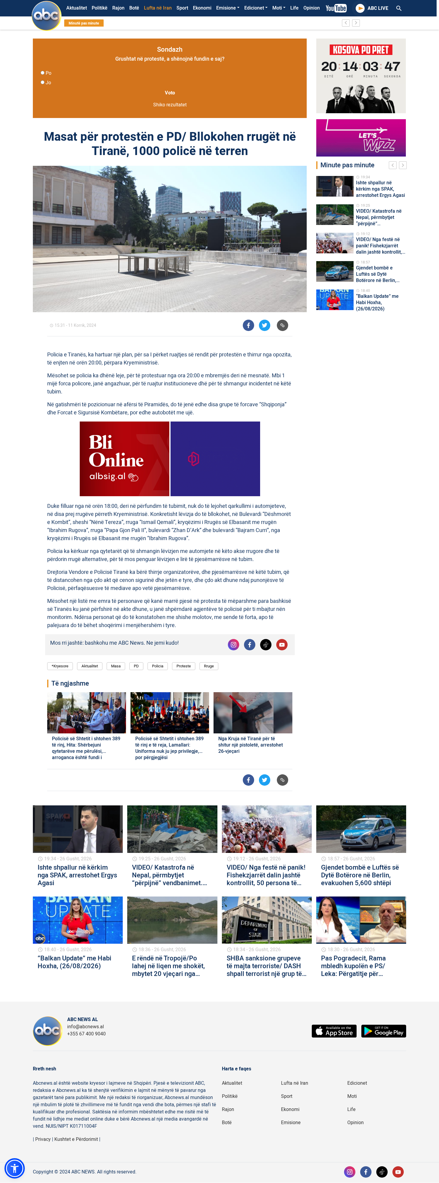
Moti (277, 8)
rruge (209, 666)
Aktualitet (76, 8)
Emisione (226, 8)
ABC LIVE (378, 8)
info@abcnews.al (85, 1026)
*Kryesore (60, 666)
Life (294, 8)
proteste (183, 666)
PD (136, 666)
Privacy (43, 1139)
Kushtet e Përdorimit (76, 1139)
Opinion (311, 8)
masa (116, 666)
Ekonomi (202, 8)
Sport (182, 8)
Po (48, 73)
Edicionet (254, 8)
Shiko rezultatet (170, 104)
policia (157, 666)
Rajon (118, 8)
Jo (48, 82)
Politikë (100, 8)
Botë (134, 8)
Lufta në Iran (158, 8)
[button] (14, 1168)
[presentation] (394, 166)
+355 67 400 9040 (86, 1034)
